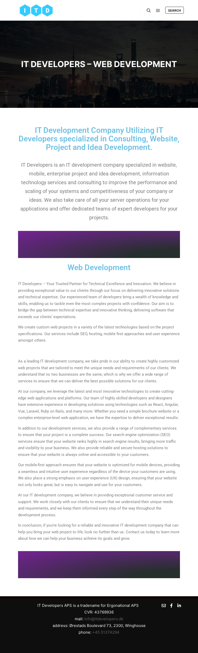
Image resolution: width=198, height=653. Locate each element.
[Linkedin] (179, 605)
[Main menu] (158, 10)
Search (174, 10)
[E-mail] (163, 605)
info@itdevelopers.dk (103, 618)
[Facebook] (171, 605)
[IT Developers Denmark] (36, 10)
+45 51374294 (105, 632)
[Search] (148, 10)
